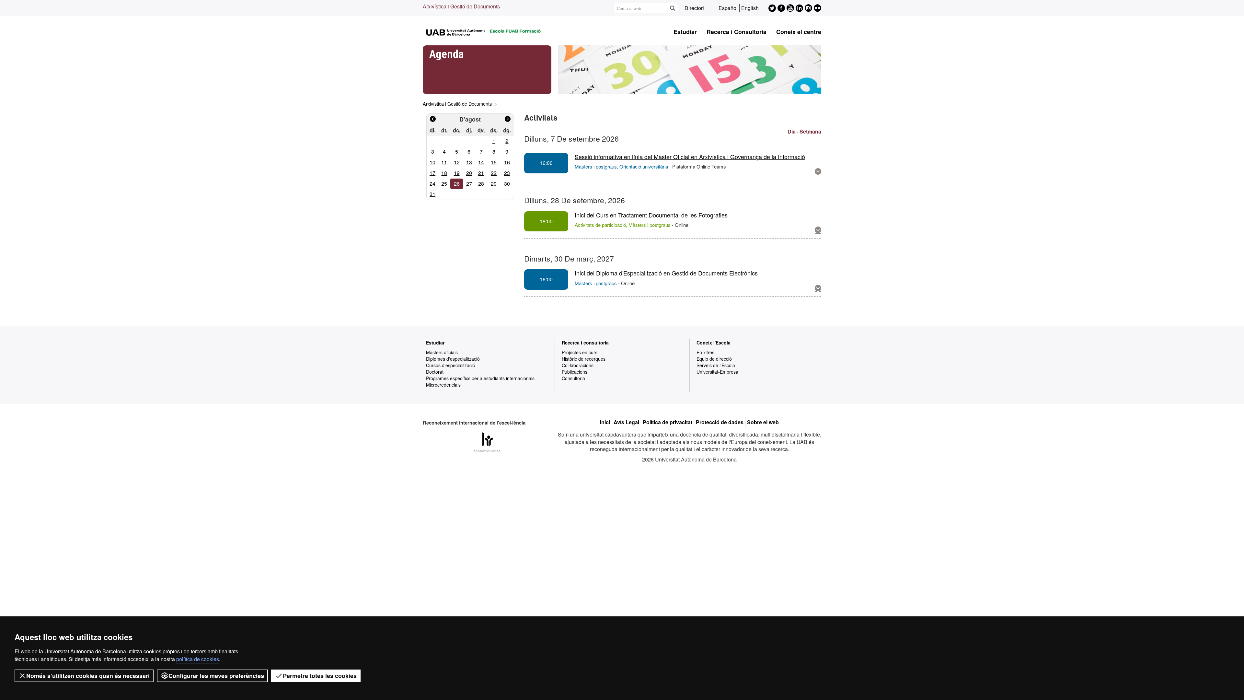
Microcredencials (443, 384)
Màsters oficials (442, 352)
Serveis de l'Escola (716, 365)
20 (469, 173)
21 (481, 173)
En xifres (705, 352)
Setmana (810, 131)
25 (444, 183)
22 (494, 173)
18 (444, 173)
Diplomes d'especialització (453, 359)
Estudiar (685, 32)
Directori (694, 8)
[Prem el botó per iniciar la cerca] (672, 8)
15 (494, 162)
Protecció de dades (719, 422)
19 (457, 173)
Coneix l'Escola (714, 342)
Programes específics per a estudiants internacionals (480, 378)
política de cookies (197, 659)
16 (507, 162)
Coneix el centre (798, 32)
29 (494, 183)
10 (432, 162)
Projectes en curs (579, 352)
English (750, 8)
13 (469, 162)
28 (481, 183)
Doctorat (434, 371)
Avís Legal (626, 422)
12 (457, 162)
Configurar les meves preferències (216, 675)
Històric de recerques (583, 359)
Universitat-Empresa (717, 371)
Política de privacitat (667, 422)
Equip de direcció (714, 359)
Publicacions (574, 371)
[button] (818, 171)
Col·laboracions (577, 365)
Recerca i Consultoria (736, 32)
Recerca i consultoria (585, 342)
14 (481, 162)
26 (457, 183)
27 (469, 183)
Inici (605, 422)
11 (444, 162)
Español (728, 8)
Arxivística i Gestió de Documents (461, 6)
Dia (792, 131)
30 (507, 183)
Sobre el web (763, 422)
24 (432, 183)
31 (432, 194)
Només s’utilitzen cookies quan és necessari (88, 675)
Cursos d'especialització (450, 365)
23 (507, 173)
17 (432, 173)
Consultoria (573, 378)
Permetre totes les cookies (320, 675)
